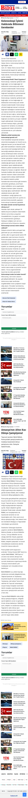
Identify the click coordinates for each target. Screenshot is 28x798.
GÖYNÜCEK (22, 774)
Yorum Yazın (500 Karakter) (8, 315)
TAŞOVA (16, 774)
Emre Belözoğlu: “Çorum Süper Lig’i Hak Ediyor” (19, 420)
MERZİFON (10, 774)
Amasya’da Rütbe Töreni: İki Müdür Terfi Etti (19, 727)
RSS (4, 791)
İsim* (2, 309)
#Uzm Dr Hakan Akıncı (9, 301)
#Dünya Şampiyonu (16, 644)
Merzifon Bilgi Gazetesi (7, 18)
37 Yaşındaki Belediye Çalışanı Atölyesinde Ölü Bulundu (19, 396)
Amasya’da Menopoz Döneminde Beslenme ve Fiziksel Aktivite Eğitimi (19, 404)
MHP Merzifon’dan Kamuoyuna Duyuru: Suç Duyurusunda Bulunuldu (18, 365)
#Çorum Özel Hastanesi (9, 298)
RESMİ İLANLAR (5, 12)
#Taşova (5, 647)
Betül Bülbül (11, 481)
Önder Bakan (20, 785)
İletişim (9, 779)
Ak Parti (14, 785)
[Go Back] (24, 795)
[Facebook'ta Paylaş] (7, 54)
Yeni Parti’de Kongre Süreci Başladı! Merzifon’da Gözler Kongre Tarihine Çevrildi (19, 412)
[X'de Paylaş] (12, 54)
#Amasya (5, 644)
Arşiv (14, 779)
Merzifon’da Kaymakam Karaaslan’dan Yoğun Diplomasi (19, 373)
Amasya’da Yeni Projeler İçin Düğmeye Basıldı (19, 388)
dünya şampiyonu (14, 495)
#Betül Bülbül (13, 647)
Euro (25, 7)
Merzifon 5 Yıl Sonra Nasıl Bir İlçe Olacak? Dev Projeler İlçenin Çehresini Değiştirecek (19, 349)
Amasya (24, 31)
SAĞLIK (16, 17)
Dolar (17, 7)
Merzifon (8, 785)
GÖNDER (14, 328)
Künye (3, 779)
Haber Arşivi (20, 779)
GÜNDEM (17, 426)
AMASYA (13, 12)
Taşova (24, 452)
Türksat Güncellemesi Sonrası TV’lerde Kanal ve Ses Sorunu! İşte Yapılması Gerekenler (19, 357)
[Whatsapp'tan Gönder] (16, 54)
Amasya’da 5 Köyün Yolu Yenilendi (18, 380)
